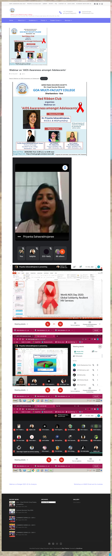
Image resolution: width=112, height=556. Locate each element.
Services (67, 20)
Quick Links (71, 3)
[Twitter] (97, 4)
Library (45, 3)
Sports (51, 3)
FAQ (56, 3)
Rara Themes (65, 548)
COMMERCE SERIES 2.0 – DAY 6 (25, 517)
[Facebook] (94, 4)
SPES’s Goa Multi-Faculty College (21, 14)
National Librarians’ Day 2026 (24, 510)
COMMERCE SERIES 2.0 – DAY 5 (25, 525)
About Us (21, 20)
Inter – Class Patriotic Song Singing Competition (26, 503)
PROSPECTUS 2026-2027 (34, 3)
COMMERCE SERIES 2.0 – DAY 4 (25, 532)
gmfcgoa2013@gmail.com (71, 13)
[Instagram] (99, 4)
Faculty (43, 20)
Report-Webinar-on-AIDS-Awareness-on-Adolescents (24, 78)
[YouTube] (102, 4)
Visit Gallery (76, 502)
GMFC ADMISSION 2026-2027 (17, 3)
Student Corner (55, 20)
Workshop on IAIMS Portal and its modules (88, 484)
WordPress (79, 548)
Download (44, 78)
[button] (110, 554)
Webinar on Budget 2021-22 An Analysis (23, 484)
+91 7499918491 (68, 11)
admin (23, 74)
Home (11, 20)
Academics (32, 20)
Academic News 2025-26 (83, 3)
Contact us (62, 3)
